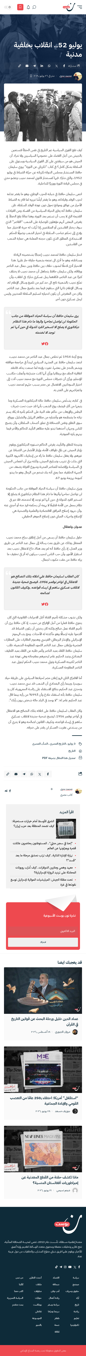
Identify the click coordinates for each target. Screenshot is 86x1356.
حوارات (38, 1298)
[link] (46, 343)
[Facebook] (79, 1267)
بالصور (39, 1325)
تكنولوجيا (74, 1325)
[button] (78, 7)
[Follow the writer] (51, 789)
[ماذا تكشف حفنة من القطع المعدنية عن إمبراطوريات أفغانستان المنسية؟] (43, 1149)
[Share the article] (64, 65)
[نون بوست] (69, 7)
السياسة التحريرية (15, 1298)
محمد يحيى (65, 76)
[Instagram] (65, 1267)
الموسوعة (37, 1318)
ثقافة (57, 1332)
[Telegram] (61, 1267)
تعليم (76, 1318)
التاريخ (71, 751)
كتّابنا (21, 1284)
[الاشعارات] (28, 7)
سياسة (76, 1277)
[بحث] (34, 7)
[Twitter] (75, 1267)
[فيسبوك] (10, 791)
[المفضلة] (20, 7)
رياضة (76, 1311)
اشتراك (43, 942)
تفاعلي (38, 1311)
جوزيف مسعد (62, 1111)
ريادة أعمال (54, 1298)
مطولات (38, 1291)
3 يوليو (71, 744)
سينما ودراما (53, 1311)
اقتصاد (56, 1277)
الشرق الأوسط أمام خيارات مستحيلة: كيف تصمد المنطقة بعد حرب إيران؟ (33, 823)
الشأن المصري (40, 744)
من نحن (19, 1277)
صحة (56, 1325)
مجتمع (76, 1284)
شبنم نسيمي (63, 1190)
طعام (57, 1318)
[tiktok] (56, 1267)
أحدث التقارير (35, 1277)
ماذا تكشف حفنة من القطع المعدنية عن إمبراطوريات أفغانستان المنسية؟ (49, 1179)
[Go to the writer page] (78, 791)
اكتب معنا (18, 1291)
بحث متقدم (17, 1304)
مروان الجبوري (62, 1032)
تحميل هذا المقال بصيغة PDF (58, 758)
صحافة (56, 1284)
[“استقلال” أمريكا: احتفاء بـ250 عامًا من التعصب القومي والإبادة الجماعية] (43, 1069)
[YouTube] (70, 1267)
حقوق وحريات (72, 1291)
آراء (77, 1298)
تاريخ (77, 1304)
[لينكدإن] (6, 791)
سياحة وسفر (53, 1304)
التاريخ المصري (58, 744)
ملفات (39, 1284)
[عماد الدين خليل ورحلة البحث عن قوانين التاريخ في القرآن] (43, 990)
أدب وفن (55, 1291)
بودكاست (37, 1304)
